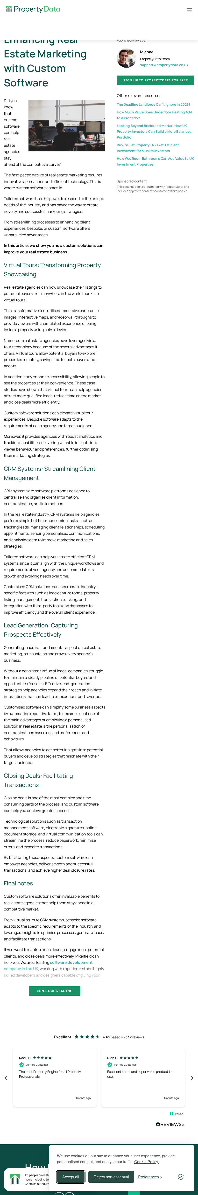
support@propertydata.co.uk (164, 65)
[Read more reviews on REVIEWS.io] (170, 1125)
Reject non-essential (111, 1177)
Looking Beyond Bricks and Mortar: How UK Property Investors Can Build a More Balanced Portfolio (154, 131)
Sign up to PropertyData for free (155, 80)
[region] (99, 1078)
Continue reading (54, 991)
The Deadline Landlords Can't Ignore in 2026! (153, 104)
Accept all (70, 1177)
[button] (6, 1078)
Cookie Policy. (146, 1161)
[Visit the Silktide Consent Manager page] (180, 1177)
